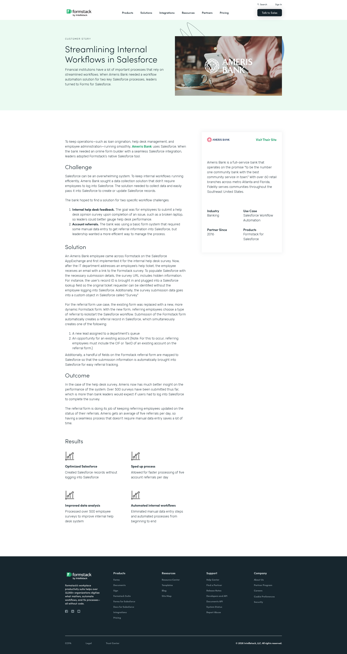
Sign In (278, 4)
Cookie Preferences (264, 596)
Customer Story (78, 38)
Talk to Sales (269, 12)
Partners (207, 12)
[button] (127, 12)
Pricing (224, 12)
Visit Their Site (266, 139)
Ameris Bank (142, 146)
